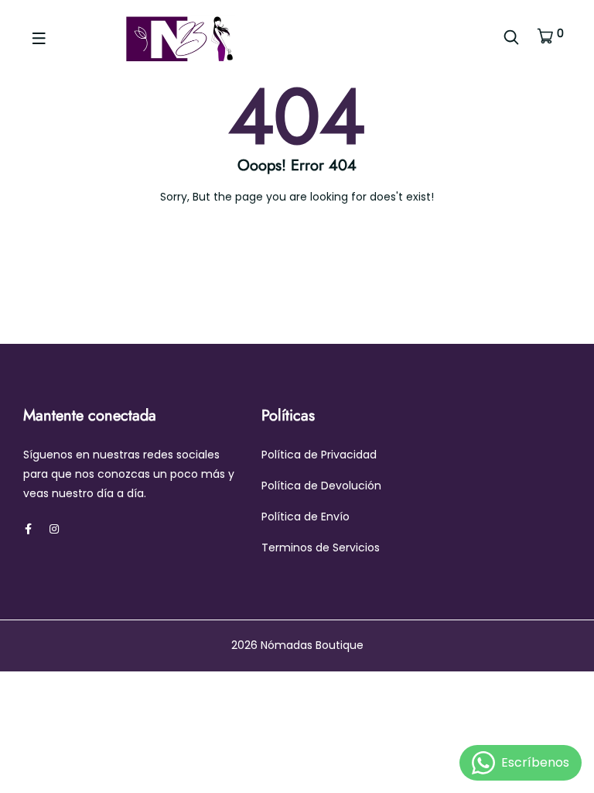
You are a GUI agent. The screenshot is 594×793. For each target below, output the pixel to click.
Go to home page (304, 263)
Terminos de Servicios (320, 547)
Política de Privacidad (319, 454)
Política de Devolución (321, 485)
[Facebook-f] (28, 529)
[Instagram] (54, 529)
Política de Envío (305, 516)
